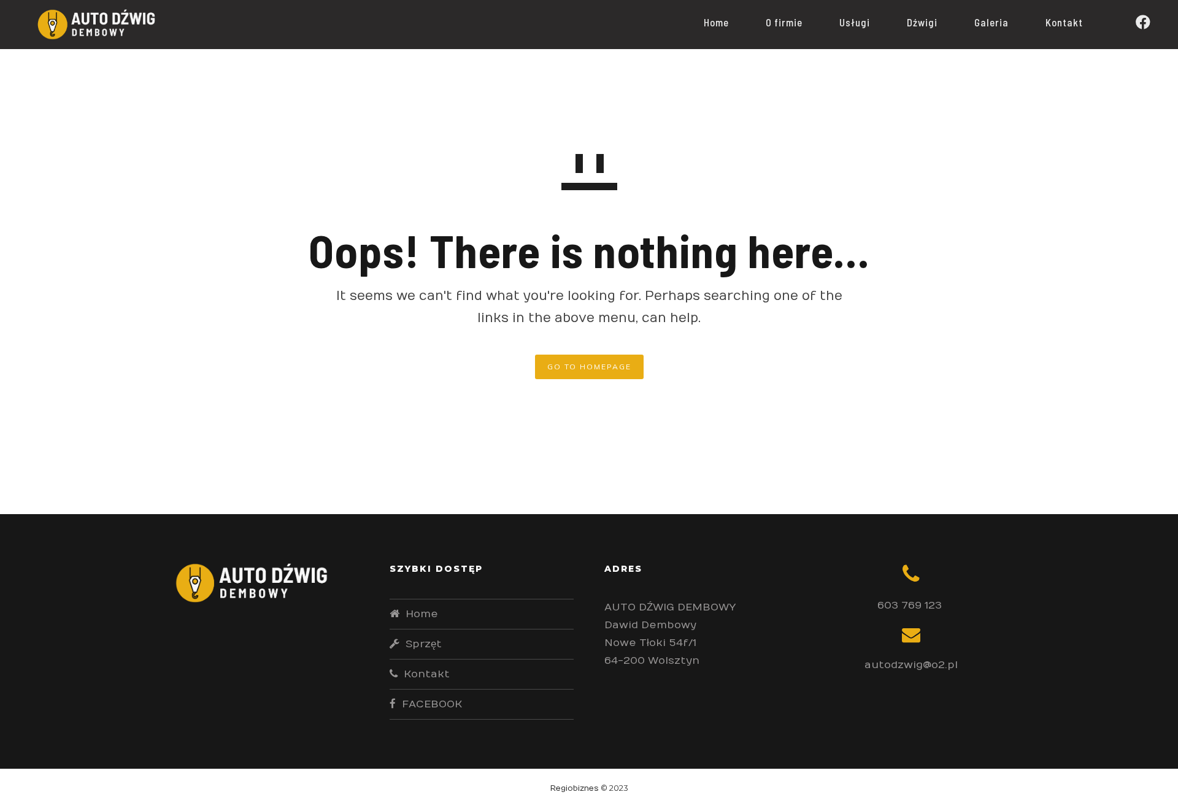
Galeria (991, 22)
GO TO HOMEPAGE (589, 366)
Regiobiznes (574, 788)
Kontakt (1064, 22)
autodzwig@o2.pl (911, 665)
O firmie (784, 22)
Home (716, 22)
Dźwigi (922, 22)
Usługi (854, 22)
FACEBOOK (432, 704)
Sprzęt (424, 644)
